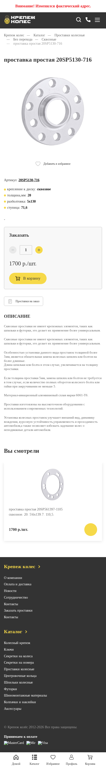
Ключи (9, 649)
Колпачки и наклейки (20, 702)
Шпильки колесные (18, 682)
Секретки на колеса (18, 656)
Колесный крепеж (17, 643)
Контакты (11, 604)
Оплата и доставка (17, 584)
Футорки (10, 689)
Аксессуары (12, 709)
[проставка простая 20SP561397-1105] (53, 484)
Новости (10, 591)
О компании (13, 578)
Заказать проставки (18, 610)
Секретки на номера (19, 662)
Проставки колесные (19, 669)
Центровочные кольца (20, 676)
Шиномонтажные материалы (25, 695)
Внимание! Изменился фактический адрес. (53, 6)
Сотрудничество (16, 597)
